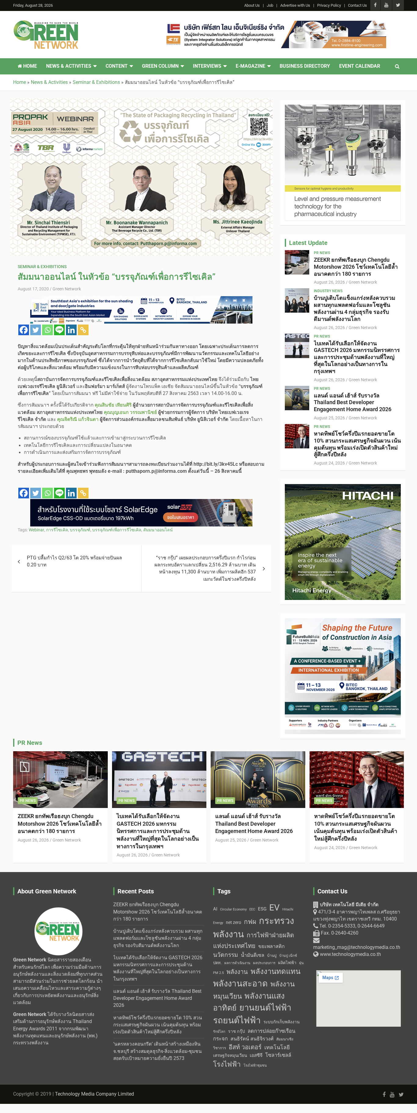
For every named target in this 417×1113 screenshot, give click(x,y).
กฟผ (250, 921)
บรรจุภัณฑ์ (80, 529)
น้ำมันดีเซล (252, 955)
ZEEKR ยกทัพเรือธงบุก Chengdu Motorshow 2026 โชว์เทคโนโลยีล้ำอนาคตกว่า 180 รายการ (356, 267)
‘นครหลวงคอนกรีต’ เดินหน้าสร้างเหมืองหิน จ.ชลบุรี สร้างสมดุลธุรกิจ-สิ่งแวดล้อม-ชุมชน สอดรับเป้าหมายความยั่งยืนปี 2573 (157, 1051)
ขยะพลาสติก (271, 946)
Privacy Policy (329, 5)
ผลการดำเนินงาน (237, 963)
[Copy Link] (83, 330)
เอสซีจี (256, 1055)
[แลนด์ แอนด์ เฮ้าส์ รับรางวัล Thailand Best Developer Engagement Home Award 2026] (297, 398)
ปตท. (217, 962)
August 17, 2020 (33, 288)
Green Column (160, 66)
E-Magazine (250, 66)
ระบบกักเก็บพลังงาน (281, 1021)
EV (274, 908)
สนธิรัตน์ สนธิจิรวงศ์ (252, 1039)
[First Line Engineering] (275, 24)
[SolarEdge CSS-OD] (141, 502)
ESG (262, 909)
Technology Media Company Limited (94, 1094)
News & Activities (68, 66)
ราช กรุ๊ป (236, 1031)
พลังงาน (237, 971)
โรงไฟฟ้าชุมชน (255, 1066)
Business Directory (305, 66)
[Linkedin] (71, 330)
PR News (322, 253)
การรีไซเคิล (57, 529)
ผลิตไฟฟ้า (287, 962)
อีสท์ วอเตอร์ (245, 1047)
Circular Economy (233, 909)
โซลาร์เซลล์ (278, 1055)
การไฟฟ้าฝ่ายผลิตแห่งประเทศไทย (253, 941)
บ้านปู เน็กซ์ (288, 956)
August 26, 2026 (329, 282)
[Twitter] (35, 330)
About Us (252, 5)
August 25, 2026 (329, 417)
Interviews (207, 66)
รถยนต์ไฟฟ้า (237, 1020)
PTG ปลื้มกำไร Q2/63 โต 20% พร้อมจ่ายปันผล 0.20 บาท (74, 561)
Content (117, 66)
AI (215, 909)
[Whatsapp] (47, 330)
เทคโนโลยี (277, 1047)
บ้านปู (272, 955)
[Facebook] (23, 330)
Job (270, 5)
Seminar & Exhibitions (42, 266)
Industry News (328, 291)
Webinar (36, 529)
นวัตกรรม (225, 954)
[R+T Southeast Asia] (141, 299)
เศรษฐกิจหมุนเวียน (230, 1055)
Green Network (67, 288)
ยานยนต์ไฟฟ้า (265, 1008)
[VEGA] (343, 108)
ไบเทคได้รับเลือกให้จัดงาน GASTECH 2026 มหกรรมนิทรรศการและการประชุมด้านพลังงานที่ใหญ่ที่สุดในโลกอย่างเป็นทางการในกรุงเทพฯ (357, 357)
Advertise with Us (295, 5)
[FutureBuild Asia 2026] (343, 621)
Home (29, 66)
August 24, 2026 (329, 463)
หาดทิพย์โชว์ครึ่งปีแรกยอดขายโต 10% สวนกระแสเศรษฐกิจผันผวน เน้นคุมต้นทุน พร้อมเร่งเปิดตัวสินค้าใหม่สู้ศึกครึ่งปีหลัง (357, 444)
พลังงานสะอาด (240, 983)
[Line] (59, 330)
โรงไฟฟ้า (227, 1064)
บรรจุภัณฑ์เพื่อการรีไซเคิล (116, 529)
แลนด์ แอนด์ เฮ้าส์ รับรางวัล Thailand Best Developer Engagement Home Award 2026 (352, 402)
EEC (252, 909)
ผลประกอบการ (264, 963)
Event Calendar (359, 66)
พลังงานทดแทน (275, 971)
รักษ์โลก (219, 1032)
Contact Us (357, 5)
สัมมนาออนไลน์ (158, 529)
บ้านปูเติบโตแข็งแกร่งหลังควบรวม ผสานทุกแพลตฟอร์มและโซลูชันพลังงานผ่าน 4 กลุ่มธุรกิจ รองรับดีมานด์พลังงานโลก (354, 308)
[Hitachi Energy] (343, 487)
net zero (233, 922)
